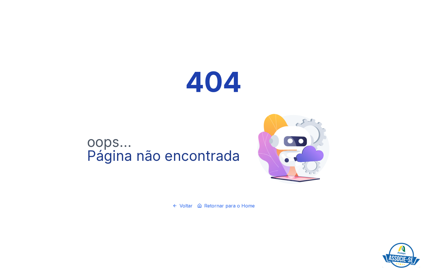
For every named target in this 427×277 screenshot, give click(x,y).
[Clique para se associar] (401, 255)
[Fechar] (418, 243)
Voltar (186, 206)
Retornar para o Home (229, 206)
